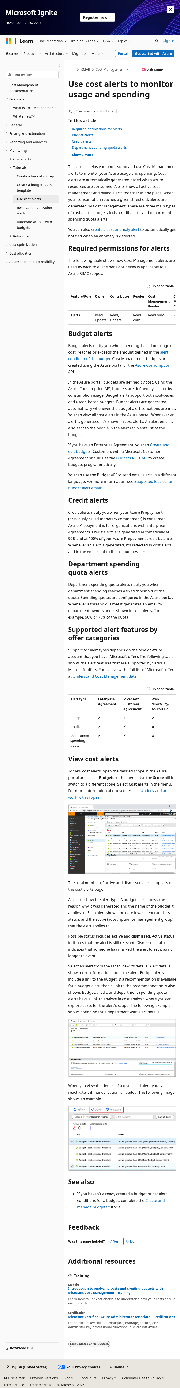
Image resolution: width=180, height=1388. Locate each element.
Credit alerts (81, 141)
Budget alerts (82, 135)
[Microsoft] (9, 41)
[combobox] (32, 75)
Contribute (88, 1378)
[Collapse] (58, 65)
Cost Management (110, 69)
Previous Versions (44, 1378)
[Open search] (156, 41)
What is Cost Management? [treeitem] (34, 108)
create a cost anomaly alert (115, 229)
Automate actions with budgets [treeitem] (34, 225)
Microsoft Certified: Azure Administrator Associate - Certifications (121, 1317)
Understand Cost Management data (105, 676)
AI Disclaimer (14, 1378)
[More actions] (172, 70)
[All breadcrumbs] (72, 70)
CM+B (85, 69)
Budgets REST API (131, 458)
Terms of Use (14, 1385)
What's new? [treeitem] (23, 116)
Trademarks (39, 1385)
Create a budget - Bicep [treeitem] (35, 176)
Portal (123, 53)
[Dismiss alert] (170, 9)
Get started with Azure (153, 53)
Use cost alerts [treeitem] (29, 199)
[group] (122, 308)
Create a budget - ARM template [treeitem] (35, 187)
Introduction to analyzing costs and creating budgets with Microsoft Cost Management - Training (115, 1290)
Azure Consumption (152, 365)
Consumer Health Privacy (141, 1378)
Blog (67, 1378)
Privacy (107, 1378)
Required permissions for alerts (97, 129)
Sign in (168, 40)
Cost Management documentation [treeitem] (23, 88)
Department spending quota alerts (99, 147)
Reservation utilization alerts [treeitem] (34, 210)
